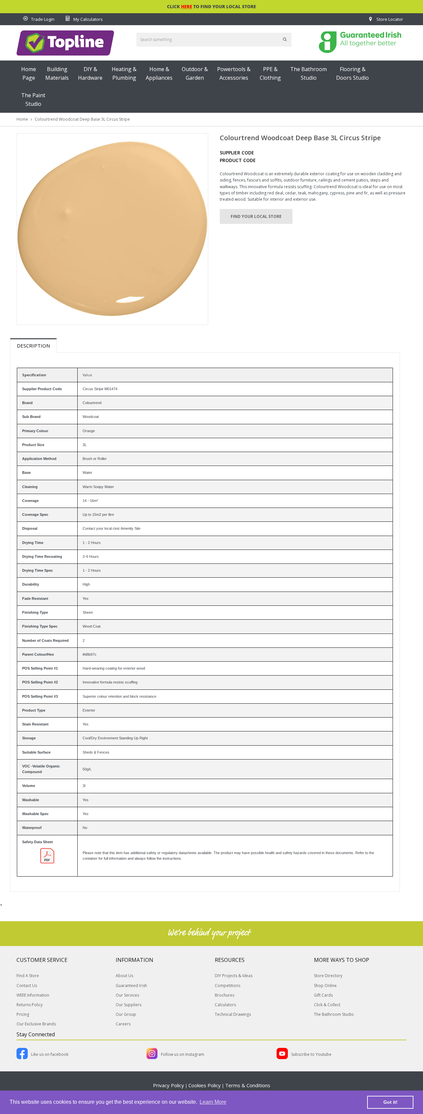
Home (22, 119)
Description (33, 345)
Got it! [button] (390, 1102)
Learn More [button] (213, 1102)
